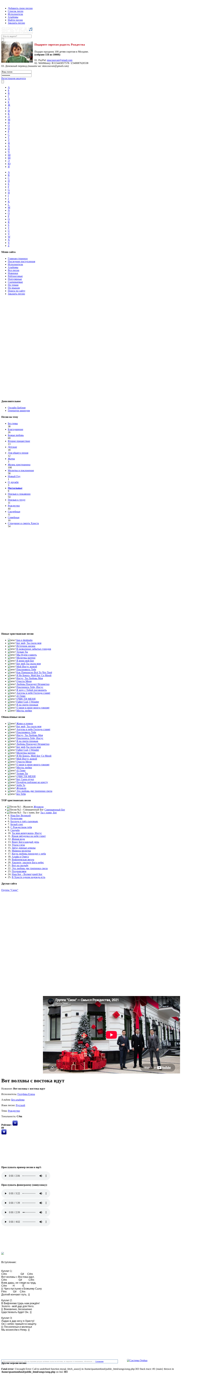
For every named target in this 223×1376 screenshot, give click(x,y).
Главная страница (18, 258)
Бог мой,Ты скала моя (28, 663)
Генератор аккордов (19, 410)
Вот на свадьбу (20, 865)
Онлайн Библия (16, 407)
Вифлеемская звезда (23, 859)
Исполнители (15, 14)
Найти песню (15, 20)
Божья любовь (16, 435)
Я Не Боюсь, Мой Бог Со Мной (33, 675)
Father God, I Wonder (27, 701)
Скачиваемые (15, 282)
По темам (13, 285)
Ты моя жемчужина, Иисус (27, 833)
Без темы (13, 423)
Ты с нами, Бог (48, 812)
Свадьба (15, 830)
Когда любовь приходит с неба (29, 853)
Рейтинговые (15, 276)
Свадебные (14, 511)
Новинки (13, 273)
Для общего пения (18, 452)
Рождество (14, 505)
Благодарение (15, 429)
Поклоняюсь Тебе (26, 669)
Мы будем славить (26, 654)
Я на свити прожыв (27, 704)
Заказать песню (16, 23)
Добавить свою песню (20, 8)
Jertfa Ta (20, 785)
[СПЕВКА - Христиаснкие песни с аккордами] (17, 33)
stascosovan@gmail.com (59, 60)
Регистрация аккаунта (13, 78)
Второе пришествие (19, 441)
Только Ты (22, 651)
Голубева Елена (26, 1094)
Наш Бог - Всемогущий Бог (27, 874)
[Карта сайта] (7, 2)
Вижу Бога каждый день (25, 842)
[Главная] (2, 2)
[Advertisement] (111, 347)
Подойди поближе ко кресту (32, 782)
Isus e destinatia (24, 640)
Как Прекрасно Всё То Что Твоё (34, 672)
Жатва (11, 458)
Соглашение (99, 1361)
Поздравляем (19, 871)
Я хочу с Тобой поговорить (31, 690)
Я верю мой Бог (25, 660)
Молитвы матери (25, 657)
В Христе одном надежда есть (28, 877)
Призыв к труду (16, 499)
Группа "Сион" (9, 890)
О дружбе (13, 482)
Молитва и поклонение (21, 470)
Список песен (15, 11)
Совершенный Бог (54, 809)
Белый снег (16, 824)
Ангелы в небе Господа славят (33, 693)
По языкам (14, 287)
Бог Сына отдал (25, 779)
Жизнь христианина (19, 464)
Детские (12, 447)
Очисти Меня (24, 681)
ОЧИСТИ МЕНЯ (26, 698)
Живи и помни (24, 723)
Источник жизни (25, 646)
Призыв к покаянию (19, 494)
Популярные (15, 279)
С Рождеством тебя (21, 827)
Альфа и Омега (20, 856)
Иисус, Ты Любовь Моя (29, 678)
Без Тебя (21, 794)
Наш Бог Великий (20, 815)
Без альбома (17, 1099)
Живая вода (18, 839)
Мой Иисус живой (26, 666)
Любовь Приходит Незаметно (32, 684)
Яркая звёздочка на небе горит (29, 836)
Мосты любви (24, 710)
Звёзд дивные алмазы (24, 847)
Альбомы (13, 17)
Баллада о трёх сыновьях (24, 821)
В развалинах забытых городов (33, 649)
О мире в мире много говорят (32, 707)
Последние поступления (21, 261)
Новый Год (14, 476)
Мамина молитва (21, 850)
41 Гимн (20, 696)
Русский (20, 1105)
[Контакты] (5, 2)
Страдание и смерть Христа (23, 523)
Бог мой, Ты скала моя (28, 643)
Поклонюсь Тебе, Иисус (29, 687)
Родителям (16, 818)
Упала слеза (18, 844)
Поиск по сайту (16, 290)
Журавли (21, 788)
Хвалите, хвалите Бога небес (28, 862)
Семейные (13, 517)
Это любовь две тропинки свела (34, 791)
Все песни (13, 270)
